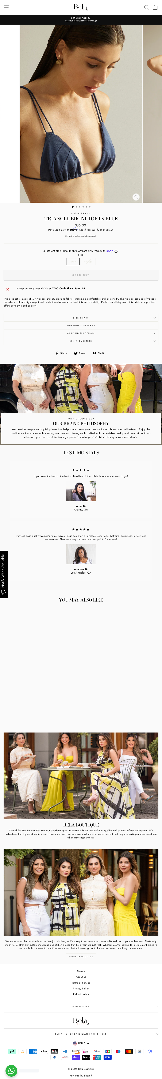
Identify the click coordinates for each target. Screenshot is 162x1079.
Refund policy (81, 994)
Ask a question (81, 341)
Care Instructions (81, 333)
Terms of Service (81, 982)
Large (73, 261)
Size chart (81, 317)
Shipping (69, 236)
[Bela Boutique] (81, 776)
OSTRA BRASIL (81, 213)
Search (81, 971)
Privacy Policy (81, 988)
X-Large (88, 261)
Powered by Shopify (81, 1076)
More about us (81, 956)
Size (81, 255)
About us (81, 977)
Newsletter (81, 1006)
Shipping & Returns (81, 325)
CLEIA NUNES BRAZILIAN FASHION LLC (81, 1034)
